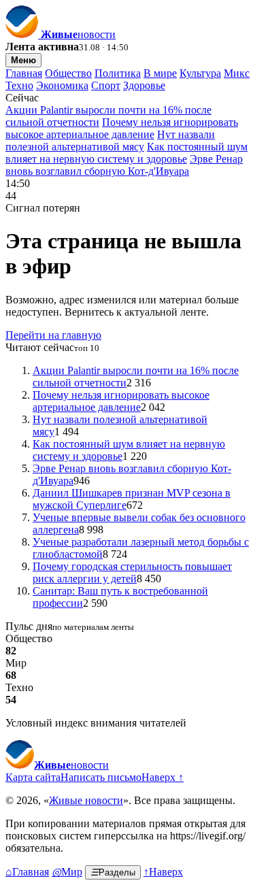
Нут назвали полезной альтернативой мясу (110, 140)
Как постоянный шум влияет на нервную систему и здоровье (126, 153)
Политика (118, 73)
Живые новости (86, 800)
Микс (237, 73)
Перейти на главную (53, 335)
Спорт (105, 85)
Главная (23, 73)
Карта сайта (33, 777)
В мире (160, 73)
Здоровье (144, 85)
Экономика (62, 85)
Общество (68, 73)
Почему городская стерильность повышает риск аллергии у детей (132, 572)
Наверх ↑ (162, 777)
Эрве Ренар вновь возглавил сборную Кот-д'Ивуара (124, 165)
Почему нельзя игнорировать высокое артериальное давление (121, 128)
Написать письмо (101, 777)
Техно (19, 85)
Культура (200, 73)
